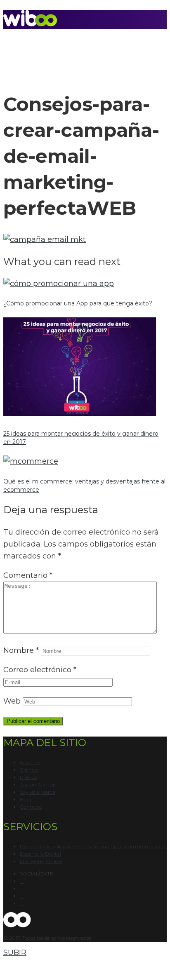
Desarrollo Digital (40, 854)
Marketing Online (41, 861)
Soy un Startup (38, 784)
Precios (28, 777)
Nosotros (30, 762)
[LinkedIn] (22, 903)
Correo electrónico (39, 669)
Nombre (21, 650)
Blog (25, 799)
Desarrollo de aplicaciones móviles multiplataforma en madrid (93, 846)
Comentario (27, 575)
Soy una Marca (37, 792)
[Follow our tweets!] (22, 889)
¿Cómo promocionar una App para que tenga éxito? (77, 303)
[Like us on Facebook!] (22, 881)
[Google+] (22, 896)
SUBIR (14, 952)
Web (12, 701)
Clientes (29, 770)
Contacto (31, 807)
